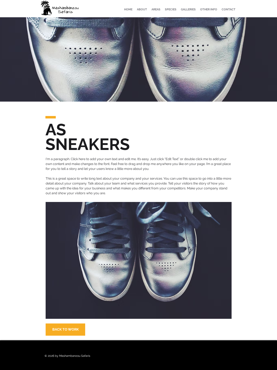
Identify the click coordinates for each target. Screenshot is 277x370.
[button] (188, 9)
